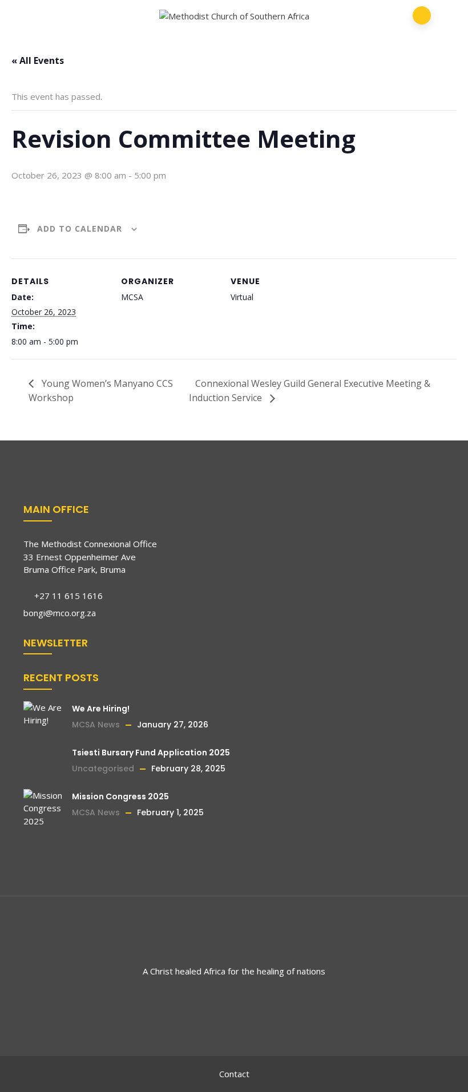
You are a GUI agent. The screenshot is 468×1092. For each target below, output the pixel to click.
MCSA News (96, 724)
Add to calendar (79, 228)
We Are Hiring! (101, 708)
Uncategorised (103, 768)
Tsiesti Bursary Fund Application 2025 (151, 752)
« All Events (37, 60)
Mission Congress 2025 (120, 796)
